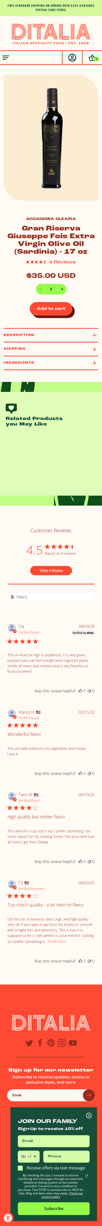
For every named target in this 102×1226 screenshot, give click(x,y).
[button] (92, 57)
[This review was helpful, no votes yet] (80, 691)
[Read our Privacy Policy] (87, 1176)
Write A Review (51, 570)
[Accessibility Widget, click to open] (8, 1218)
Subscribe (53, 1208)
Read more (57, 941)
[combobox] (29, 1157)
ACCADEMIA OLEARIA (51, 219)
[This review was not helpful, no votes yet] (89, 691)
